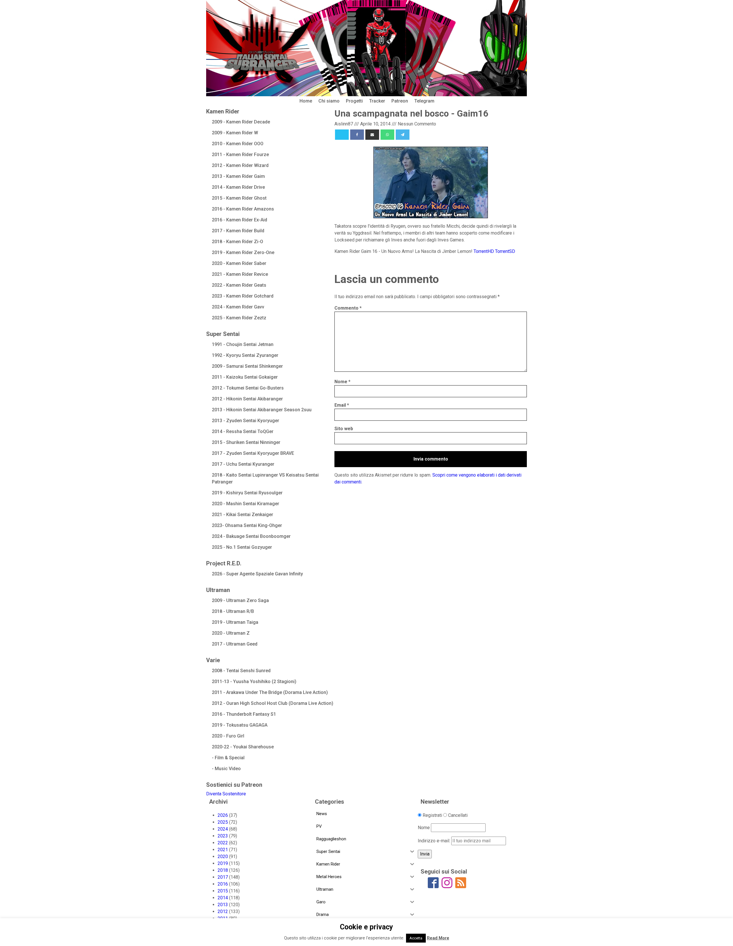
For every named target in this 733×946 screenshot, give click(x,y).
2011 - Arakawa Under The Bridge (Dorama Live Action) (270, 692)
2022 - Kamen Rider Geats (239, 285)
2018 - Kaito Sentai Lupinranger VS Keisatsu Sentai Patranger (265, 478)
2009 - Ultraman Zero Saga (240, 600)
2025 (223, 822)
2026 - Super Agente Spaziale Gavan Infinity (257, 574)
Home (305, 101)
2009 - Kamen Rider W (235, 132)
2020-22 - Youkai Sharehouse (243, 747)
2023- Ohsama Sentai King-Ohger (247, 525)
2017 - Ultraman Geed (234, 644)
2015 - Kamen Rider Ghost (239, 198)
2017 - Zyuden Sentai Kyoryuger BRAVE (253, 453)
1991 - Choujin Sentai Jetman (242, 344)
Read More (438, 938)
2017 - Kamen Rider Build (238, 230)
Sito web (343, 428)
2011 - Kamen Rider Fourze (240, 154)
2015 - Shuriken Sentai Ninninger (246, 442)
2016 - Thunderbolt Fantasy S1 (244, 714)
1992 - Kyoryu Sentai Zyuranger (245, 355)
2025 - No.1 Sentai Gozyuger (242, 547)
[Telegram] (402, 134)
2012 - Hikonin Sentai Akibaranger (247, 399)
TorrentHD (484, 251)
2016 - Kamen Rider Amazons (243, 209)
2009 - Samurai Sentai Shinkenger (247, 366)
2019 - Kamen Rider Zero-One (243, 252)
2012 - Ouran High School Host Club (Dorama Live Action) (272, 703)
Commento (348, 308)
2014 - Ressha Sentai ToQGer (242, 431)
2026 (223, 815)
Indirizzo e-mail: (434, 840)
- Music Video (226, 768)
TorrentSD (505, 251)
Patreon (399, 101)
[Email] (372, 134)
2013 (223, 904)
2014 (223, 897)
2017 (223, 877)
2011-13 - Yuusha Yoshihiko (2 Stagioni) (254, 681)
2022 (223, 842)
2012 (223, 911)
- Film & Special (228, 757)
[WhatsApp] (387, 134)
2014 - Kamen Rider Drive (238, 187)
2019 (223, 863)
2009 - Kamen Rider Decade (241, 122)
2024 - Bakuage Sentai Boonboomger (251, 536)
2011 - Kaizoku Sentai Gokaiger (245, 377)
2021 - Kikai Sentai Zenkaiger (242, 514)
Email (341, 405)
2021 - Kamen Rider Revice (240, 274)
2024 (223, 829)
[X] (342, 134)
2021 (223, 849)
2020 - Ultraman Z (231, 633)
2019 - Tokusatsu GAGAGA (239, 725)
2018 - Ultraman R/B (233, 611)
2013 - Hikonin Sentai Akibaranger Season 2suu (262, 409)
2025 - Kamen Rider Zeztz (239, 317)
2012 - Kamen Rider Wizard (240, 165)
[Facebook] (357, 134)
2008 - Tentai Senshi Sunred (241, 670)
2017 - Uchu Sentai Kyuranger (243, 464)
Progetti (354, 101)
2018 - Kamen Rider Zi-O (237, 241)
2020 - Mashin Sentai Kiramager (245, 503)
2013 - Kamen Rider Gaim (238, 176)
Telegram (424, 101)
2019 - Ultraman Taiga (235, 622)
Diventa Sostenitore (226, 793)
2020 (223, 856)
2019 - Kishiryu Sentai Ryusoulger (247, 492)
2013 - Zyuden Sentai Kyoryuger (245, 420)
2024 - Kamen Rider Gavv (238, 307)
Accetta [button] (415, 938)
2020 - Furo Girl (228, 736)
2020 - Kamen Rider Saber (239, 263)
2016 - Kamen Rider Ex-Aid (239, 220)
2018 (223, 870)
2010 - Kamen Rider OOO (237, 143)
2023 (223, 836)
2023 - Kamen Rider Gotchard (242, 296)
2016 (223, 884)
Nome (342, 381)
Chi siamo (329, 101)
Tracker (377, 101)
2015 (223, 891)
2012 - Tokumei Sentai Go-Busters (248, 388)
